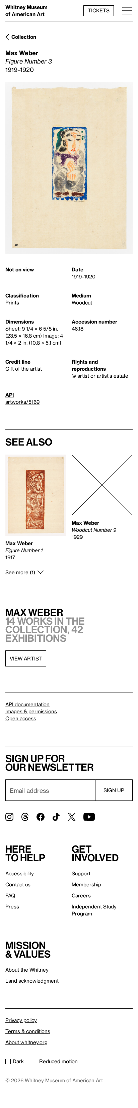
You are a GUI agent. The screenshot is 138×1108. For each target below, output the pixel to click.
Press (12, 906)
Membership (86, 884)
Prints (12, 302)
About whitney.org (26, 1042)
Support (81, 873)
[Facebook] (40, 817)
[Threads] (24, 817)
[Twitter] (71, 817)
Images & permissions (31, 711)
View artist (26, 658)
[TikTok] (56, 817)
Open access (20, 718)
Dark (18, 1061)
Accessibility (19, 873)
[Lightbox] (69, 168)
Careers (81, 895)
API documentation (27, 704)
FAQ (10, 895)
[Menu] (127, 10)
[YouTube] (89, 817)
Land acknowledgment (32, 981)
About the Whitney (27, 970)
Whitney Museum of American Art (26, 10)
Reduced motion (58, 1061)
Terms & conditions (27, 1031)
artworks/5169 (22, 402)
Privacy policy (21, 1020)
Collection (23, 37)
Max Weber (21, 52)
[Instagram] (9, 817)
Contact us (17, 884)
